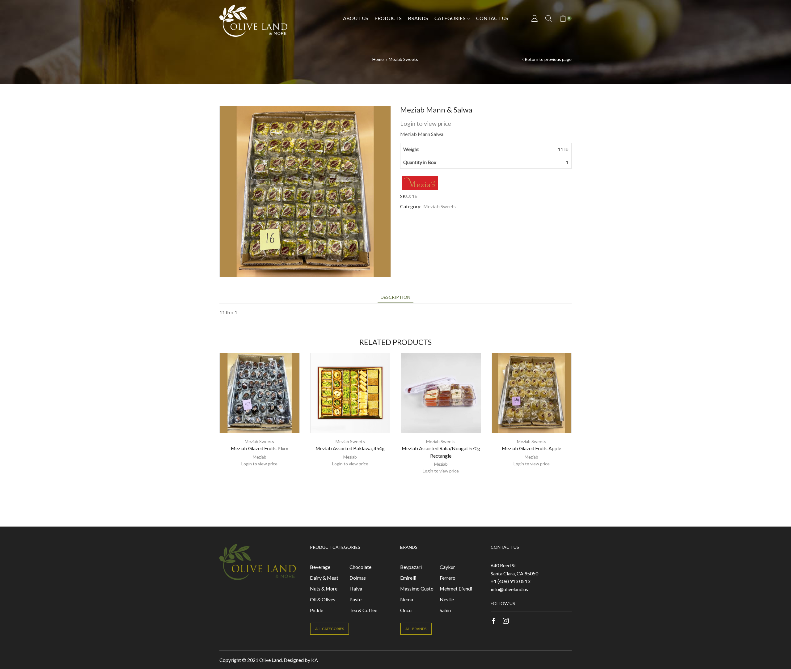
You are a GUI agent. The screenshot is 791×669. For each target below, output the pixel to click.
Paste (355, 599)
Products (388, 18)
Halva (355, 588)
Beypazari (411, 567)
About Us (355, 18)
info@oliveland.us (509, 589)
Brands (418, 18)
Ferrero (447, 578)
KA (314, 660)
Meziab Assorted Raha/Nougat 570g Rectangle (441, 452)
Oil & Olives (322, 599)
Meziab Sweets (403, 59)
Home (378, 59)
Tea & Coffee (363, 610)
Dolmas (357, 578)
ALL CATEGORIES (329, 628)
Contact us (492, 18)
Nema (406, 599)
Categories (450, 18)
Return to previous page (548, 59)
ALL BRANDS (415, 628)
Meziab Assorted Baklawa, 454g (350, 448)
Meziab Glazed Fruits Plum (259, 448)
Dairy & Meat (324, 578)
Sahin (445, 610)
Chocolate (360, 567)
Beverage (320, 567)
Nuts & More (323, 588)
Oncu (406, 610)
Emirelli (408, 578)
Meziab (259, 456)
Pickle (316, 610)
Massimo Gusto (417, 588)
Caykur (447, 567)
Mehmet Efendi (456, 588)
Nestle (447, 599)
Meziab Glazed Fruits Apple (531, 448)
